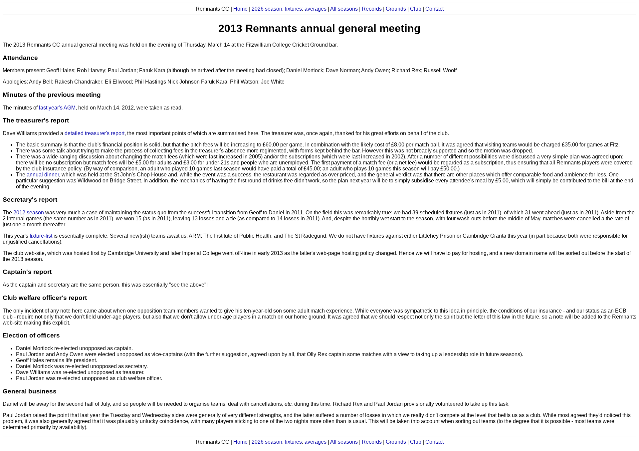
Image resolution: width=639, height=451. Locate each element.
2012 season (28, 212)
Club (415, 9)
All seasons (344, 9)
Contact (434, 9)
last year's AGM (57, 108)
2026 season (267, 9)
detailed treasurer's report (94, 133)
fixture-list (41, 236)
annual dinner (43, 174)
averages (315, 9)
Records (372, 9)
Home (240, 9)
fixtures (293, 9)
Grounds (396, 9)
